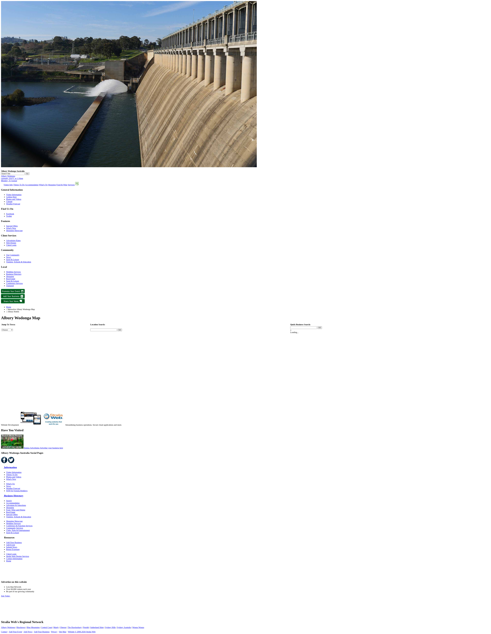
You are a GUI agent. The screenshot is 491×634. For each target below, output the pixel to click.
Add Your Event (15, 632)
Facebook (10, 214)
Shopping (52, 185)
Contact (4, 632)
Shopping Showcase (14, 230)
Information (10, 467)
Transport (10, 286)
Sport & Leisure (12, 260)
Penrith (86, 627)
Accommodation (31, 185)
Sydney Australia (124, 627)
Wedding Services (13, 272)
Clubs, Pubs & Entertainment (18, 530)
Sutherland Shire (97, 627)
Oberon (63, 627)
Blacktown (20, 627)
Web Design (11, 243)
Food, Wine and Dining (15, 510)
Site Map (62, 632)
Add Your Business (14, 542)
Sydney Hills (110, 627)
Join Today (5, 596)
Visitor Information (13, 195)
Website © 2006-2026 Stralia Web (82, 632)
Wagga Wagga (138, 627)
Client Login (11, 245)
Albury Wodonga (8, 627)
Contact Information (14, 559)
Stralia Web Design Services (17, 556)
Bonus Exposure (13, 549)
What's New (11, 228)
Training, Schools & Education (18, 262)
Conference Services (14, 283)
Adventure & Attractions (16, 505)
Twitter (9, 216)
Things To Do (19, 185)
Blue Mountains (33, 627)
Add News (28, 632)
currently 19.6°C (12, 178)
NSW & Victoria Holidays (16, 491)
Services (71, 185)
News (8, 257)
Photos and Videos (13, 199)
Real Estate (10, 279)
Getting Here (11, 197)
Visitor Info (8, 185)
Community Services (14, 528)
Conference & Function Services (19, 526)
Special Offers (12, 226)
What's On (43, 185)
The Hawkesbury (75, 627)
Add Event (10, 545)
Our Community (12, 255)
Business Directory (13, 274)
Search (9, 501)
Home (8, 307)
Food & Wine (61, 185)
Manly (56, 627)
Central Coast (46, 627)
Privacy (54, 632)
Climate (9, 201)
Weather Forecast (13, 204)
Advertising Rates (13, 240)
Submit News (11, 547)
